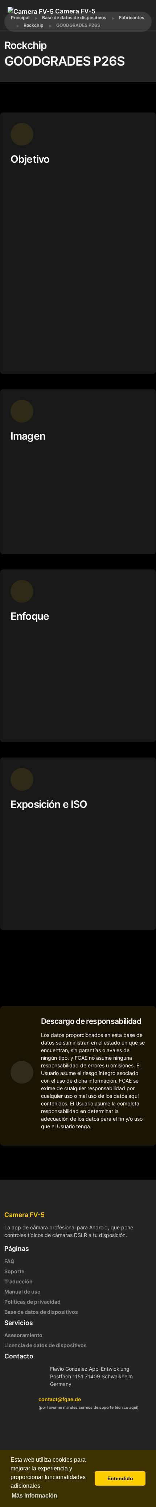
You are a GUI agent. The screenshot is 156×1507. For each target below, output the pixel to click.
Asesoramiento (23, 1335)
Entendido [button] (120, 1478)
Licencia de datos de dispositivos (45, 1345)
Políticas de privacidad (32, 1302)
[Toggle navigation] (40, 21)
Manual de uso (22, 1291)
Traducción (18, 1281)
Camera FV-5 (74, 11)
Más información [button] (34, 1496)
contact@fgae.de (59, 1399)
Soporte (14, 1271)
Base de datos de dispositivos (41, 1312)
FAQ (9, 1261)
